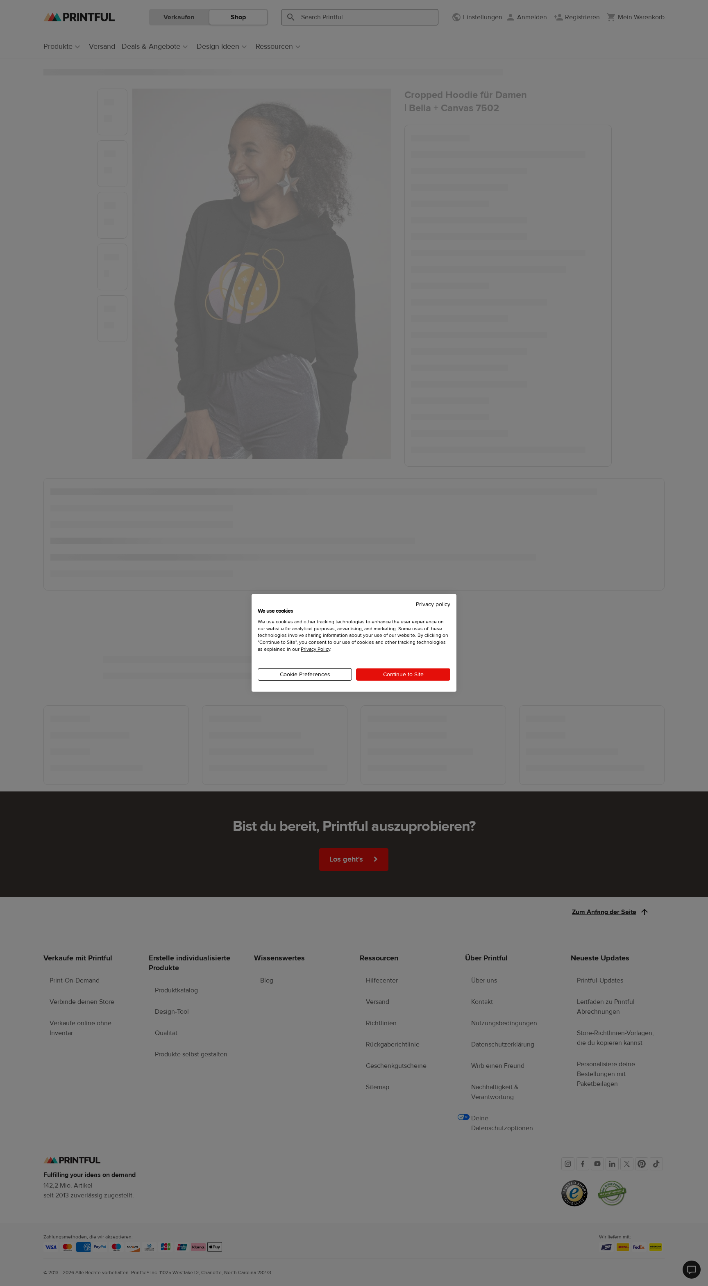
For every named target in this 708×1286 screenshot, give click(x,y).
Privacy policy (433, 604)
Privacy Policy (315, 649)
